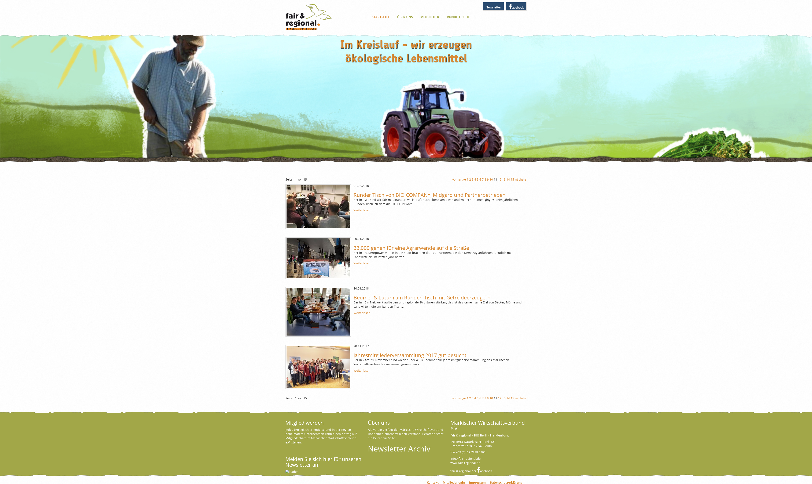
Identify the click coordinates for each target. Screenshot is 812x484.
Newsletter (493, 7)
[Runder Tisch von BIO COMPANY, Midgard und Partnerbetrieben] (318, 206)
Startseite (381, 17)
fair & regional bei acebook (471, 471)
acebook (518, 7)
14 (508, 179)
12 (499, 179)
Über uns (405, 17)
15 (512, 179)
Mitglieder (429, 17)
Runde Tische (458, 17)
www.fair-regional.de (465, 463)
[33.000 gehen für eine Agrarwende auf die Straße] (318, 258)
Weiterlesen (362, 210)
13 (504, 179)
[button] (10, 97)
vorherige (459, 179)
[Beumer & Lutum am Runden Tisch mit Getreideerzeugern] (318, 312)
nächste (520, 179)
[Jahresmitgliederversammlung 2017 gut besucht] (318, 367)
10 (491, 179)
